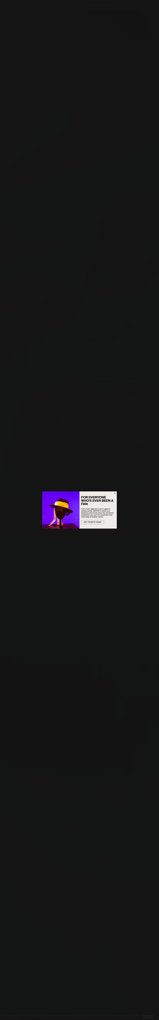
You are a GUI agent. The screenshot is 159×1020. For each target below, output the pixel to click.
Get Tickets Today (93, 522)
